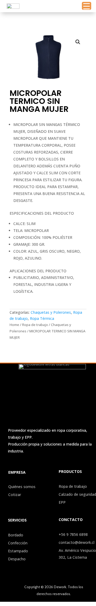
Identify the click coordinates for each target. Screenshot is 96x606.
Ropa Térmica (42, 318)
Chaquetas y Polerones (51, 312)
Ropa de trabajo (35, 324)
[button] (78, 42)
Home (14, 324)
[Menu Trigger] (86, 6)
